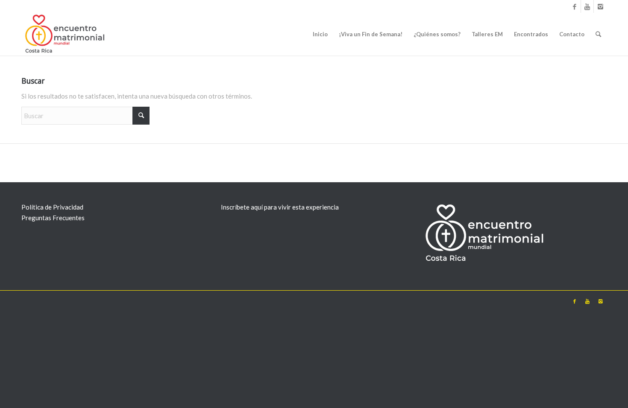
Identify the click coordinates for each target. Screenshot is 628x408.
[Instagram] (600, 6)
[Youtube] (587, 6)
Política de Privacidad (52, 207)
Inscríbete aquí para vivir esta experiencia (280, 207)
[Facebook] (574, 6)
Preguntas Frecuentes (53, 217)
